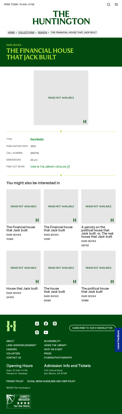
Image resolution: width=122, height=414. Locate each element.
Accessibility (52, 341)
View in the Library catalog (48, 167)
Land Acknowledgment (21, 345)
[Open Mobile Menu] (116, 4)
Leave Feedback (118, 339)
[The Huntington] (61, 17)
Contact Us (13, 357)
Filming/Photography (58, 357)
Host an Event (53, 349)
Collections (26, 32)
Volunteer (13, 353)
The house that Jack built (54, 290)
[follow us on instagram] (37, 333)
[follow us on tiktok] (37, 324)
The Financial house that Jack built (20, 228)
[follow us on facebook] (45, 324)
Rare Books (37, 139)
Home (11, 32)
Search (42, 32)
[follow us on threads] (54, 324)
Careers (11, 349)
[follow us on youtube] (45, 333)
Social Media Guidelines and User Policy (51, 381)
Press (47, 353)
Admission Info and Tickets (67, 365)
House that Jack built (22, 288)
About (10, 341)
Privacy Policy (14, 381)
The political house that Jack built (95, 290)
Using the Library (55, 345)
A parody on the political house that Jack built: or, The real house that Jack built (97, 231)
